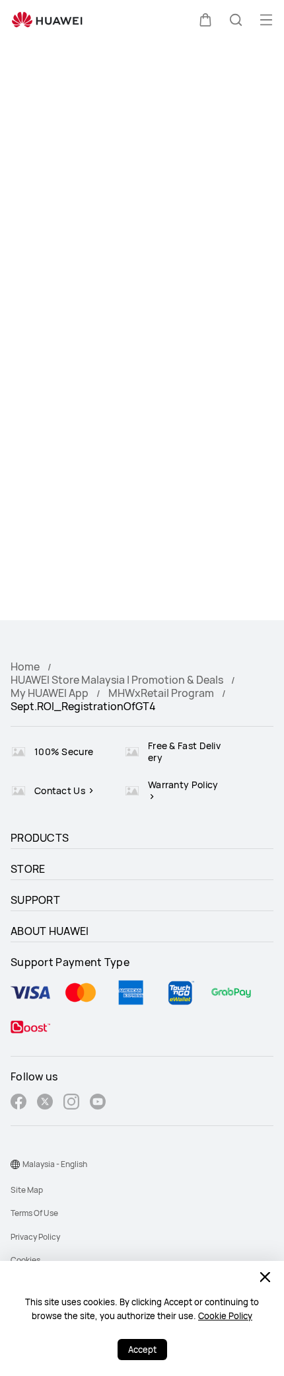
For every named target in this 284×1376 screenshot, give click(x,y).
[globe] (15, 1164)
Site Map (27, 1189)
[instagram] (71, 1103)
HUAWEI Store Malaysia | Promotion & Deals (117, 679)
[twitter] (45, 1103)
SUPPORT (35, 900)
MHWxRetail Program (161, 693)
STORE (28, 868)
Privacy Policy (35, 1236)
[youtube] (98, 1103)
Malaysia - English (54, 1164)
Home (25, 666)
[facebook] (18, 1103)
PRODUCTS (40, 837)
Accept (142, 1350)
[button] (205, 20)
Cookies (25, 1260)
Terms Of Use (34, 1213)
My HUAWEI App (50, 693)
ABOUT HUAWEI (50, 931)
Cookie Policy (225, 1316)
